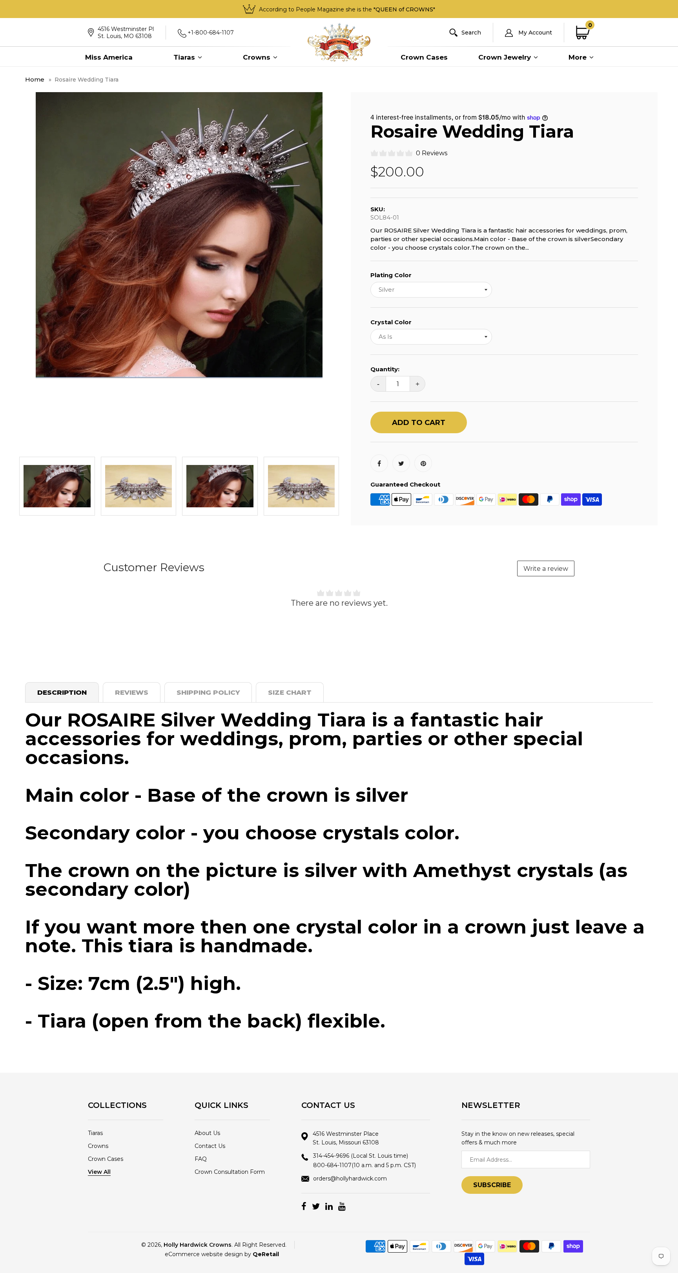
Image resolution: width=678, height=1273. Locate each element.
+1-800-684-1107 (211, 32)
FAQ (201, 1158)
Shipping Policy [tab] (208, 692)
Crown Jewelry (505, 57)
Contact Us (210, 1146)
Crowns (257, 57)
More (579, 57)
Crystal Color (391, 322)
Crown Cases (424, 57)
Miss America (109, 57)
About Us (207, 1133)
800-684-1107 (364, 1165)
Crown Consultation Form (230, 1171)
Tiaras (185, 57)
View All (99, 1171)
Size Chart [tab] (290, 692)
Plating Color (391, 275)
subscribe (492, 1185)
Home (34, 79)
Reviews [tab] (131, 692)
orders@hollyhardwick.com (350, 1178)
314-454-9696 (360, 1155)
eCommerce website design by (222, 1254)
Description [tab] (62, 692)
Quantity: (384, 369)
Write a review (545, 568)
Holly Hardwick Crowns (197, 1244)
